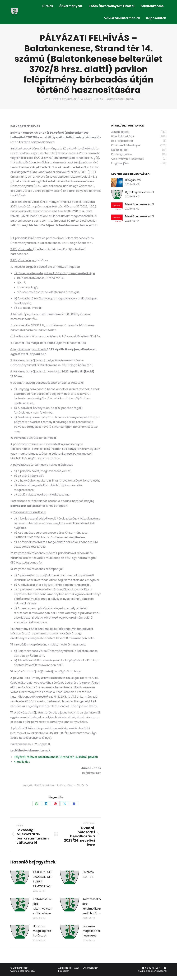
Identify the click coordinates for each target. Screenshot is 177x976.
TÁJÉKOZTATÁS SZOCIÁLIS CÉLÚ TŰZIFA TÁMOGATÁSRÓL (44, 879)
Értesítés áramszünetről (139, 204)
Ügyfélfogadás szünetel (139, 192)
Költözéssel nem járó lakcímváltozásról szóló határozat (45, 906)
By (65, 785)
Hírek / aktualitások (44, 785)
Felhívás (88, 872)
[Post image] (19, 877)
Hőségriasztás (133, 180)
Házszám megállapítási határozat (42, 931)
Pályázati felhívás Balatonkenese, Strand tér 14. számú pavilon (56, 757)
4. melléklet (22, 762)
